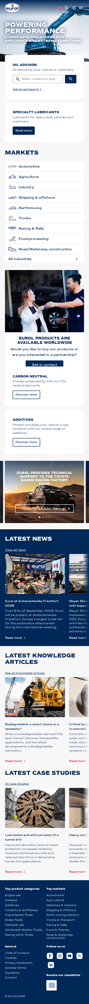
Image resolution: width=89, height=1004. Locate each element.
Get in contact (44, 365)
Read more (13, 638)
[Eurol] (12, 8)
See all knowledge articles (25, 673)
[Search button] (70, 79)
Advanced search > (27, 89)
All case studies (17, 784)
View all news (15, 550)
